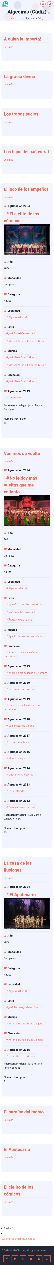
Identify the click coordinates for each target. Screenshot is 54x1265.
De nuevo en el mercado (22, 807)
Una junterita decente (21, 774)
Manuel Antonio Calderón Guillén (27, 341)
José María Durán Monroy (23, 357)
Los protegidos (17, 791)
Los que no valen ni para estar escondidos (23, 707)
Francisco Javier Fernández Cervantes (21, 654)
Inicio (14, 18)
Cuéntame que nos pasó (22, 689)
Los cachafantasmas (20, 742)
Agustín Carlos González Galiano (27, 604)
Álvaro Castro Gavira (20, 620)
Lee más (8, 47)
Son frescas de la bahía (21, 725)
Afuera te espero (18, 758)
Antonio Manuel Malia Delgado (26, 1023)
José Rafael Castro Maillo (22, 333)
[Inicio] (5, 4)
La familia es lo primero (22, 1056)
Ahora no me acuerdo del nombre (28, 673)
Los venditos (16, 397)
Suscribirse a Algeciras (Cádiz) (18, 1238)
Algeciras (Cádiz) (18, 317)
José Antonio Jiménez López (24, 1007)
